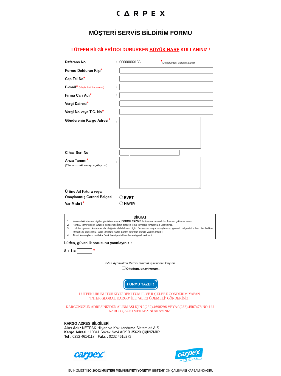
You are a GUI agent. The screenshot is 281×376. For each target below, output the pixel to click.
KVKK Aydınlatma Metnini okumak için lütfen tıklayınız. (140, 263)
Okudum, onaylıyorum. (142, 268)
